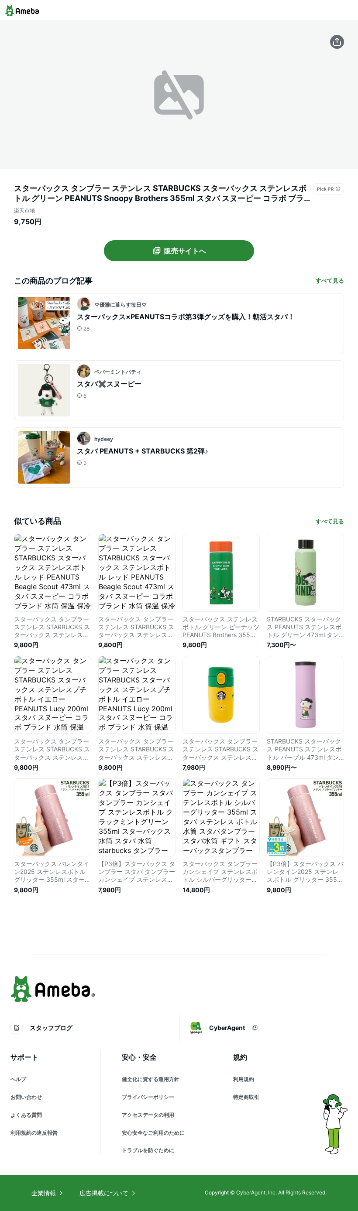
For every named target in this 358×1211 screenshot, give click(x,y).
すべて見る (330, 280)
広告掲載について (103, 1193)
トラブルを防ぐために (148, 1150)
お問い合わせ (26, 1097)
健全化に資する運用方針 (150, 1079)
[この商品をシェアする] (337, 42)
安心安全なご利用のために (153, 1132)
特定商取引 (246, 1097)
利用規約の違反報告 (34, 1132)
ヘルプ (18, 1079)
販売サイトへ (185, 250)
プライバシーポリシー (148, 1097)
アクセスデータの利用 (148, 1115)
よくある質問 (26, 1115)
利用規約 (243, 1079)
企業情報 (43, 1193)
